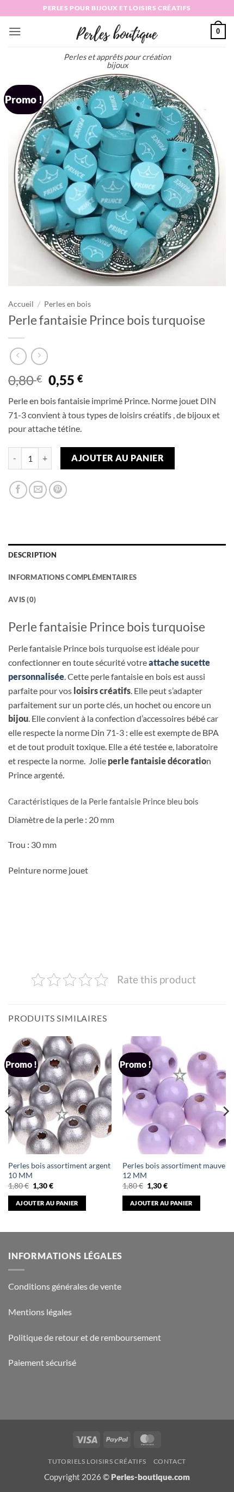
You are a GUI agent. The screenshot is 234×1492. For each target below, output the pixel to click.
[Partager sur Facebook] (18, 490)
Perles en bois (67, 303)
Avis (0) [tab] (22, 599)
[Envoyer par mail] (38, 490)
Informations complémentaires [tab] (72, 577)
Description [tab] (32, 554)
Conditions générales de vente (64, 1286)
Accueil (21, 303)
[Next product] (18, 356)
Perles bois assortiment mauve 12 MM (173, 1170)
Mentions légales (40, 1312)
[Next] (225, 1133)
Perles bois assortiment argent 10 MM (59, 1170)
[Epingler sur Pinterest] (58, 490)
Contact (169, 1461)
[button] (15, 31)
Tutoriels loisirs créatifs (97, 1461)
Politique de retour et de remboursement (84, 1337)
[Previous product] (39, 356)
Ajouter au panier (117, 458)
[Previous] (8, 1133)
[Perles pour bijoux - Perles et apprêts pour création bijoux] (117, 31)
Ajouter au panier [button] (47, 1202)
